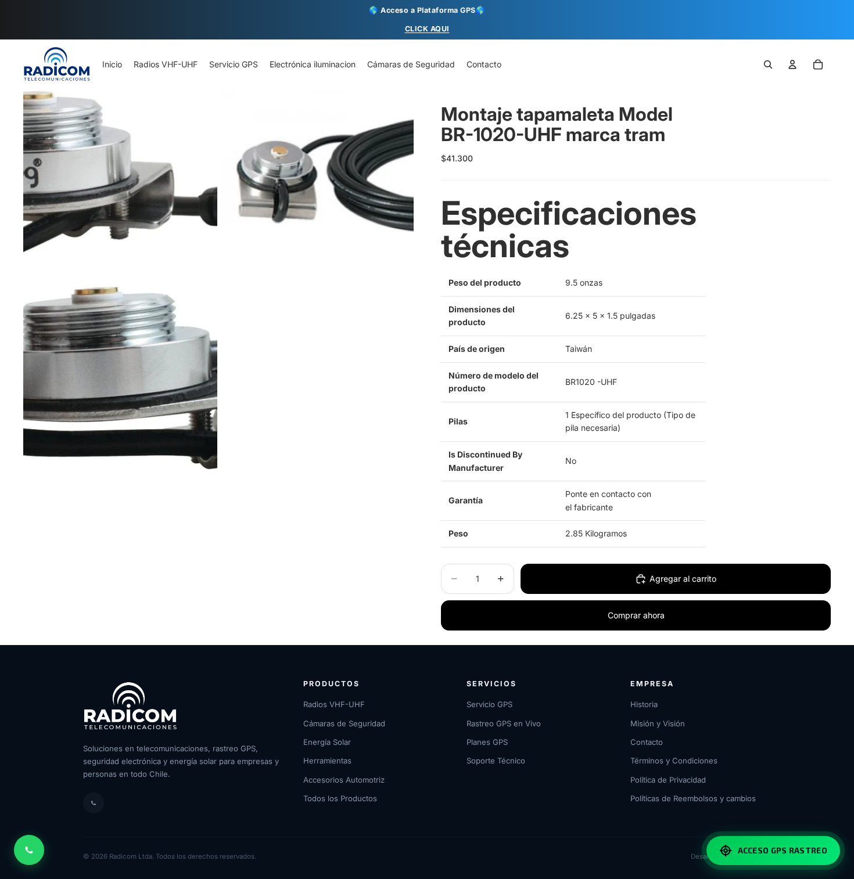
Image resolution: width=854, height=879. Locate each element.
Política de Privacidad (668, 779)
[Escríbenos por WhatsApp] (29, 850)
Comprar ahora (636, 615)
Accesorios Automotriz (344, 779)
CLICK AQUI (427, 28)
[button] (818, 65)
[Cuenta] (792, 65)
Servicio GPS (489, 704)
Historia (644, 704)
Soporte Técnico (496, 760)
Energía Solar (327, 742)
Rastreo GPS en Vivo (504, 723)
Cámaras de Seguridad (344, 723)
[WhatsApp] (93, 802)
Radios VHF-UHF (334, 704)
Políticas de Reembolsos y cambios (693, 798)
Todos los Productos (340, 798)
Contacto (646, 742)
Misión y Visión (657, 723)
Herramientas (327, 760)
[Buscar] (768, 65)
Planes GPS (487, 742)
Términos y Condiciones (673, 760)
